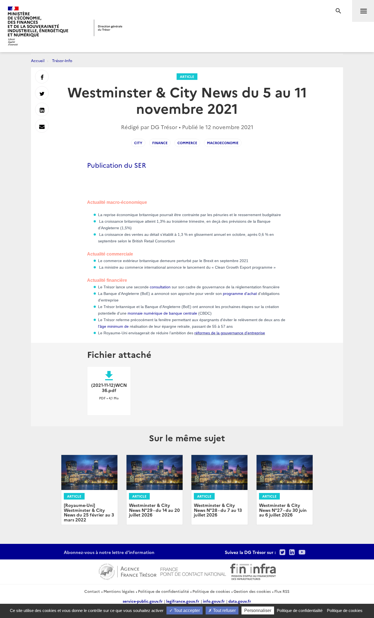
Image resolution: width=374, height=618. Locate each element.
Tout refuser (224, 610)
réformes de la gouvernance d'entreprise (229, 333)
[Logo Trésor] (108, 27)
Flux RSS (281, 591)
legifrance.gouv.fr (182, 601)
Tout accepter (186, 610)
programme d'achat (240, 293)
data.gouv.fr (239, 601)
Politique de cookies (211, 591)
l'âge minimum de (113, 326)
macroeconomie (222, 142)
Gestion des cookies (252, 591)
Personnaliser (257, 610)
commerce (187, 142)
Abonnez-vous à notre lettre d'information (109, 552)
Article (187, 76)
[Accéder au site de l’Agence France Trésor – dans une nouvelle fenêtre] (127, 571)
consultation (160, 287)
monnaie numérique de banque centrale (162, 313)
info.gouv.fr (214, 601)
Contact (92, 591)
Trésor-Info (62, 60)
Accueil (38, 60)
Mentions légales (118, 591)
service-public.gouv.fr (143, 601)
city (138, 142)
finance (160, 142)
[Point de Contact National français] (193, 571)
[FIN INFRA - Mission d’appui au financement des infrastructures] (253, 571)
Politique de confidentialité (163, 591)
